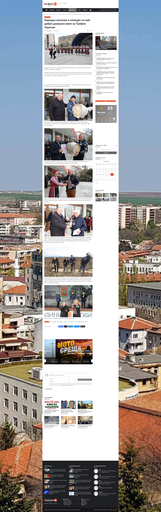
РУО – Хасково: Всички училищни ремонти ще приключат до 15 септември (105, 47)
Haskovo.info (49, 30)
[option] (68, 351)
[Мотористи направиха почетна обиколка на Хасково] (51, 420)
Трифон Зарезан (80, 321)
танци (76, 321)
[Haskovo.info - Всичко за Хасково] (50, 4)
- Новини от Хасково (67, 500)
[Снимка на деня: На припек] (98, 195)
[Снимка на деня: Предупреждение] (98, 199)
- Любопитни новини (67, 503)
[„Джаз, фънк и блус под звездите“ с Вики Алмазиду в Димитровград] (68, 405)
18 (99, 174)
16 (115, 171)
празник (72, 321)
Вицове (84, 504)
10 (96, 171)
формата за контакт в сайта (67, 385)
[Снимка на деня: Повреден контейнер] (106, 195)
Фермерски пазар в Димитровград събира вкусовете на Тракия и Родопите (85, 411)
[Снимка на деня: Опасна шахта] (113, 199)
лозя (58, 321)
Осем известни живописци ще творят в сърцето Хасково (68, 352)
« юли (96, 182)
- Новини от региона (67, 501)
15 (112, 171)
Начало (46, 14)
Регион (65, 10)
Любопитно (72, 10)
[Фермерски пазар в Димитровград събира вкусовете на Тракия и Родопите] (85, 405)
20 (106, 174)
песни (69, 321)
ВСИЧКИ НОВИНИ (101, 101)
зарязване (54, 321)
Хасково (58, 10)
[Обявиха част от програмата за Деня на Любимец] (68, 420)
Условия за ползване (103, 509)
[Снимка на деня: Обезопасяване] (113, 195)
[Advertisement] (68, 435)
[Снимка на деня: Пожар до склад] (106, 199)
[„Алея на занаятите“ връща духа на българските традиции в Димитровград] (51, 405)
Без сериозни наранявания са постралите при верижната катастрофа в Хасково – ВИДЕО (82, 481)
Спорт (79, 10)
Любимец (61, 321)
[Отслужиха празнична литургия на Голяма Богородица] (85, 420)
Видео (85, 10)
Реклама (110, 509)
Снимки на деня (85, 499)
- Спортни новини (66, 504)
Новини (52, 10)
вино (50, 321)
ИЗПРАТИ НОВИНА (111, 101)
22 (112, 174)
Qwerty (100, 492)
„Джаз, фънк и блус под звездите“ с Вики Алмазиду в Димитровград (67, 411)
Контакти (114, 509)
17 (96, 174)
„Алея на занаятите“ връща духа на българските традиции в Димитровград (51, 411)
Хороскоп (84, 501)
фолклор (86, 321)
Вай (100, 469)
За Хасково (84, 503)
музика (65, 321)
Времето (84, 500)
